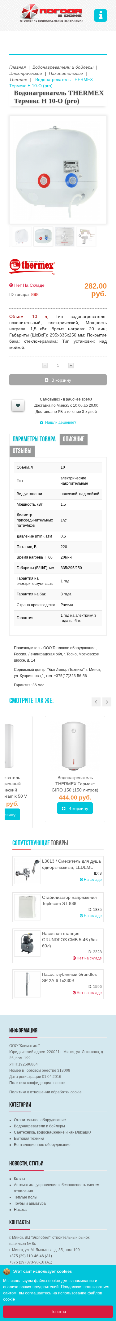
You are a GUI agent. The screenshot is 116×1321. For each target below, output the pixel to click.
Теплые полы (25, 1197)
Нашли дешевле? (60, 422)
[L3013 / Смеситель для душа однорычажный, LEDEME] (27, 871)
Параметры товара (34, 439)
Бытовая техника (29, 1138)
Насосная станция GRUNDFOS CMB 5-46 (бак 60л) (69, 939)
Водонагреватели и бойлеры (39, 1126)
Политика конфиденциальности (37, 1083)
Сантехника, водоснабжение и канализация (53, 1132)
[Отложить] (18, 405)
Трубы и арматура (30, 1203)
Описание (73, 439)
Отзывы (22, 451)
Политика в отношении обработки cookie (45, 1092)
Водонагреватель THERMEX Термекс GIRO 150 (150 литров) (75, 783)
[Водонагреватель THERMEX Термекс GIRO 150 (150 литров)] (75, 746)
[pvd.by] (52, 12)
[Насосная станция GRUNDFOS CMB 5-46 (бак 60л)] (27, 943)
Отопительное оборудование (40, 1120)
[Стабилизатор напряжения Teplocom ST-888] (27, 907)
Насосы (21, 1209)
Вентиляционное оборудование (42, 1145)
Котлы (19, 1179)
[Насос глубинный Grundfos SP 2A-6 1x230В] (27, 984)
